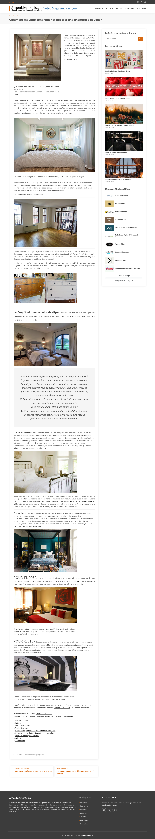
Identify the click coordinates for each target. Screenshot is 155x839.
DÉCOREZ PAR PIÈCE (44, 714)
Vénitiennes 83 (120, 203)
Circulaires (141, 8)
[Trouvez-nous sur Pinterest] (115, 810)
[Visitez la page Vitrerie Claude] (110, 212)
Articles (119, 8)
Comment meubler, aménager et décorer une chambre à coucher (47, 716)
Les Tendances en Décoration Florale (119, 125)
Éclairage (19, 738)
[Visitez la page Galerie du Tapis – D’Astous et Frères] (110, 236)
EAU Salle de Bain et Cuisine (126, 228)
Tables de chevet (21, 728)
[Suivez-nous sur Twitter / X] (104, 810)
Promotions (84, 824)
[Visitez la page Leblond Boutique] (110, 252)
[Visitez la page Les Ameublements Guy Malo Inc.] (110, 268)
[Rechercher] (140, 39)
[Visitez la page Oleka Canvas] (110, 260)
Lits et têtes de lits (22, 725)
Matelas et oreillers (23, 720)
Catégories (129, 8)
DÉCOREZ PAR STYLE (62, 708)
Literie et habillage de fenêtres (27, 736)
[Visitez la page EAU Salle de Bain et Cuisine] (110, 228)
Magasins (99, 8)
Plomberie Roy (120, 220)
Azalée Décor (120, 244)
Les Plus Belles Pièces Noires (116, 152)
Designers (83, 809)
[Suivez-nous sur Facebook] (109, 810)
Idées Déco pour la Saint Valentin (117, 98)
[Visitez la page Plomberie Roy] (110, 220)
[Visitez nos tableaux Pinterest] (145, 2)
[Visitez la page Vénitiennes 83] (110, 203)
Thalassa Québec (121, 195)
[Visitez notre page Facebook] (141, 2)
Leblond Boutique (122, 252)
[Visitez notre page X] (138, 2)
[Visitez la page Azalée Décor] (110, 244)
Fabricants (84, 806)
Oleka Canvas (120, 260)
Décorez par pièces (37, 755)
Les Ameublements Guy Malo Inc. (127, 268)
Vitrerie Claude (121, 212)
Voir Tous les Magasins (124, 275)
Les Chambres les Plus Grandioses (118, 179)
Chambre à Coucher (23, 755)
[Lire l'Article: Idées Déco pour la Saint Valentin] (124, 86)
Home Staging (74, 581)
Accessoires (20, 741)
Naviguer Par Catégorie (124, 280)
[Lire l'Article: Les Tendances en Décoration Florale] (124, 113)
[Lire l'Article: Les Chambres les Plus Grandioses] (124, 167)
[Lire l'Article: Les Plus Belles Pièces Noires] (124, 140)
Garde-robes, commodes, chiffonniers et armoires (35, 730)
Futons (18, 723)
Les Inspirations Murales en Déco (117, 71)
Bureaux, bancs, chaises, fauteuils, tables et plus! (34, 733)
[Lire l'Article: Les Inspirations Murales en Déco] (124, 59)
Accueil (11, 16)
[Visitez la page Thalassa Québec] (110, 195)
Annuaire (109, 8)
